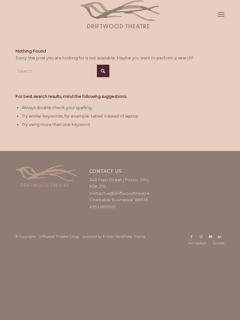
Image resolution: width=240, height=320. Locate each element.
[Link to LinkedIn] (219, 236)
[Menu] (221, 14)
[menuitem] (221, 14)
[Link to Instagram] (201, 236)
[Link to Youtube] (210, 236)
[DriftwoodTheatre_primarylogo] (120, 14)
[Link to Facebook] (191, 236)
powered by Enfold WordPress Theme (113, 236)
